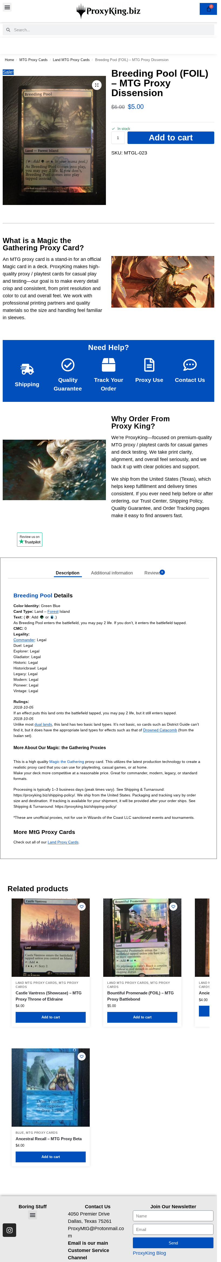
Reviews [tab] (153, 573)
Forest (52, 611)
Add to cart (171, 137)
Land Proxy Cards (63, 842)
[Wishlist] (82, 907)
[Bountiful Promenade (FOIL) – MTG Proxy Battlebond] (142, 937)
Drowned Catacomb (160, 730)
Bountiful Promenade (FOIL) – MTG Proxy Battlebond (140, 996)
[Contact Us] (190, 365)
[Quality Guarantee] (68, 365)
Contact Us (190, 380)
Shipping (27, 384)
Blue (20, 1132)
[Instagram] (9, 1230)
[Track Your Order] (108, 365)
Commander (24, 640)
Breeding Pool (32, 595)
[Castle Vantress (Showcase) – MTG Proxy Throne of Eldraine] (51, 937)
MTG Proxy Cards (33, 60)
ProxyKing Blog (149, 1253)
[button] (7, 7)
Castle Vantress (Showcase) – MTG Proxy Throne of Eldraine (49, 996)
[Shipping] (27, 369)
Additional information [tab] (112, 573)
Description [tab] (68, 573)
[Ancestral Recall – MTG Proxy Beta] (51, 1087)
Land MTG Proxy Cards (71, 60)
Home (9, 60)
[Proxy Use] (149, 365)
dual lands (43, 724)
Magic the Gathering (66, 761)
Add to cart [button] (51, 1017)
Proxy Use (149, 380)
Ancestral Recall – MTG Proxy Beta (49, 1138)
